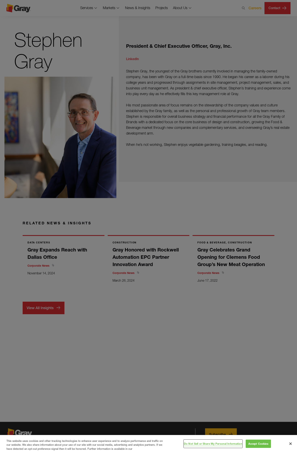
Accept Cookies (258, 443)
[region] (148, 444)
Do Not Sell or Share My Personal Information (213, 443)
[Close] (290, 443)
